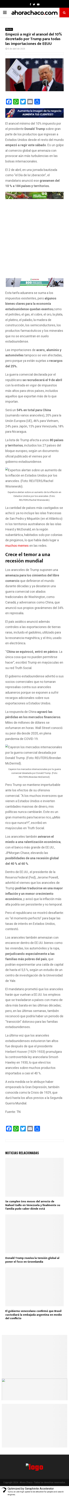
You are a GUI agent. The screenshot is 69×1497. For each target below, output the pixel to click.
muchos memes (17, 545)
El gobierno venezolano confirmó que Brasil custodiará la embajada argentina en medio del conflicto (33, 1315)
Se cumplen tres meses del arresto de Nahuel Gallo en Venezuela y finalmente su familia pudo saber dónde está (32, 1205)
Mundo (9, 29)
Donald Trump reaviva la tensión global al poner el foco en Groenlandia (32, 1260)
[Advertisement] (34, 240)
